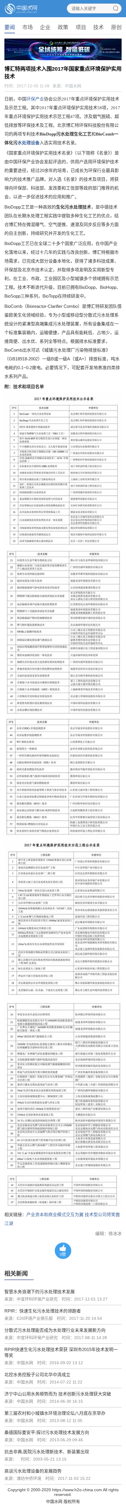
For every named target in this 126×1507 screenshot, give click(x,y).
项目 (81, 27)
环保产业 (35, 99)
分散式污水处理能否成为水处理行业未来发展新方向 (54, 1330)
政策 (63, 27)
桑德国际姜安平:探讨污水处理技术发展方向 (46, 1432)
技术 (98, 27)
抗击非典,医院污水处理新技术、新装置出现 (46, 1451)
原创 (116, 27)
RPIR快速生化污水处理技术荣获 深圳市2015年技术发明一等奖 (61, 1352)
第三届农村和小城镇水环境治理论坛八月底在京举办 (54, 1413)
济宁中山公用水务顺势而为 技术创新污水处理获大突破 (57, 1393)
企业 (45, 27)
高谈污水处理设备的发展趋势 (33, 1470)
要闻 (9, 27)
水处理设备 (29, 142)
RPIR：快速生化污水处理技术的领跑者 (42, 1310)
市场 (27, 27)
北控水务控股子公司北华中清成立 (37, 1374)
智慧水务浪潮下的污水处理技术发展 (39, 1291)
